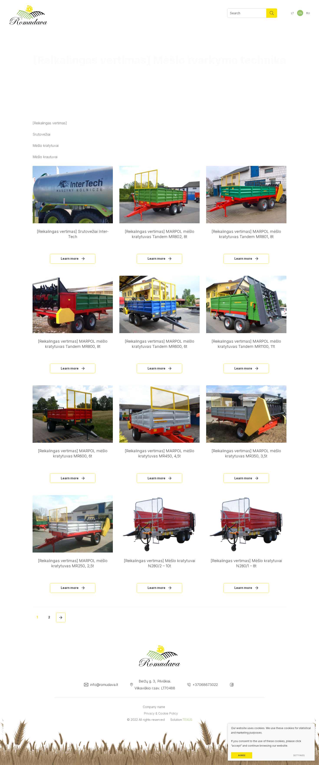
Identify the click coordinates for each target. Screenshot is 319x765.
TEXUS (187, 719)
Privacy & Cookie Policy (161, 713)
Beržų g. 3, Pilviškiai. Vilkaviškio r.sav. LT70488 (155, 684)
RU (308, 13)
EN (300, 13)
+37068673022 (205, 684)
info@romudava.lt (104, 684)
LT (292, 13)
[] (271, 13)
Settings (298, 755)
